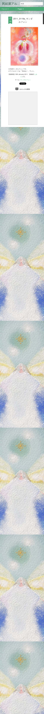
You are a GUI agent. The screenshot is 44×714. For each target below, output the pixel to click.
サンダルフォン (25, 80)
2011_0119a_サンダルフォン (23, 20)
